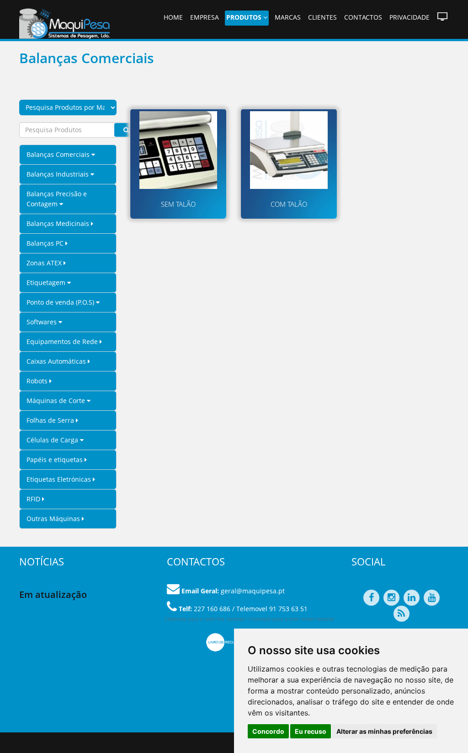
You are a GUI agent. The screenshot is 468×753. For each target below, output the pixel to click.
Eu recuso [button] (310, 731)
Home (173, 17)
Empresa (204, 17)
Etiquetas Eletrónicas (60, 479)
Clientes (322, 17)
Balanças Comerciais (59, 154)
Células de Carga (53, 440)
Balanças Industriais (58, 174)
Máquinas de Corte (57, 400)
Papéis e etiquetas (56, 459)
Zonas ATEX (45, 262)
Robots (38, 380)
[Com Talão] (288, 150)
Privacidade (409, 17)
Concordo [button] (268, 731)
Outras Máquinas (54, 518)
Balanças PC (46, 243)
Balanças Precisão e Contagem (57, 198)
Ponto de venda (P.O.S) (61, 302)
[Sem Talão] (178, 150)
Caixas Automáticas (57, 361)
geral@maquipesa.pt (253, 590)
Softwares (42, 321)
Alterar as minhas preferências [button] (384, 731)
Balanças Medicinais (59, 223)
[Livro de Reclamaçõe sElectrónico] (228, 641)
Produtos (244, 17)
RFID (34, 499)
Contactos (363, 17)
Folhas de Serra (51, 420)
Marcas (288, 17)
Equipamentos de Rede (63, 341)
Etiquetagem (47, 282)
